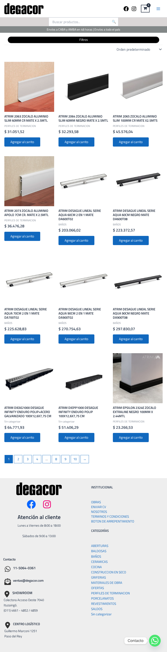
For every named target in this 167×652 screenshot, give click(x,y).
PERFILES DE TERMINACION (110, 593)
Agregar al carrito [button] (22, 141)
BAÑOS (96, 556)
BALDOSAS (98, 550)
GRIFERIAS (98, 577)
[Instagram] (134, 8)
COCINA (96, 566)
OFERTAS (97, 587)
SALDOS (96, 608)
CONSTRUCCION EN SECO (108, 572)
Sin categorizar (101, 614)
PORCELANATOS (102, 598)
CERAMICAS (99, 561)
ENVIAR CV (98, 506)
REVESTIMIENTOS (103, 603)
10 (75, 459)
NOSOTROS (99, 511)
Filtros (83, 39)
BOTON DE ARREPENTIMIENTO (112, 521)
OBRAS (96, 502)
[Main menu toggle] (158, 8)
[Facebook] (126, 8)
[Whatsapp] (155, 641)
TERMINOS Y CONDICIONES (110, 516)
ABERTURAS (99, 545)
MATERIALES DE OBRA (106, 582)
